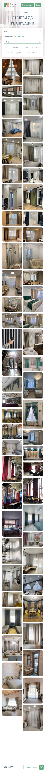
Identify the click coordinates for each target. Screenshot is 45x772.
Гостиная (16, 47)
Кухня (26, 47)
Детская (19, 52)
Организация (32, 52)
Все (7, 47)
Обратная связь (32, 767)
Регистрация (27, 5)
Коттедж (9, 52)
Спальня (35, 47)
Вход (38, 5)
